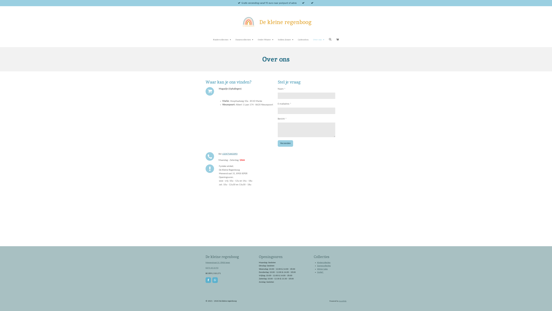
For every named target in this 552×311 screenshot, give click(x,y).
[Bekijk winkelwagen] (338, 40)
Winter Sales (322, 269)
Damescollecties (324, 266)
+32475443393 (229, 154)
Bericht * (282, 119)
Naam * (281, 89)
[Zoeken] (330, 39)
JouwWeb (342, 301)
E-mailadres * (284, 104)
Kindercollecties (323, 263)
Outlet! (320, 272)
